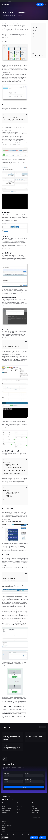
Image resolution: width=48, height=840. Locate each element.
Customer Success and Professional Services (36, 817)
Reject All (42, 837)
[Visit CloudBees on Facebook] (3, 799)
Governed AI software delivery (21, 807)
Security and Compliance (7, 808)
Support (33, 814)
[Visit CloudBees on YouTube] (7, 799)
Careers (3, 829)
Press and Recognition (6, 825)
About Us (4, 823)
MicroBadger (8, 512)
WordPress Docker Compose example (15, 33)
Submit (24, 787)
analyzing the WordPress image (14, 521)
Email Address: (7, 773)
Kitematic (4, 64)
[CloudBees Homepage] (6, 796)
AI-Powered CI (20, 804)
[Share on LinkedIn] (35, 55)
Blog (33, 804)
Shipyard (14, 332)
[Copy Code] (26, 114)
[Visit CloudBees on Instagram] (5, 799)
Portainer (4, 107)
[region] (24, 836)
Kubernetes (7, 713)
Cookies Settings (5, 837)
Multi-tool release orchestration (20, 810)
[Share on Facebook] (37, 55)
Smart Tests (4, 812)
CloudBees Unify (5, 804)
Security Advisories (35, 810)
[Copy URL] (32, 55)
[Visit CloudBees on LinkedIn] (12, 799)
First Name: (27, 773)
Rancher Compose (21, 599)
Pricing (3, 831)
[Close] (46, 834)
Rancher (25, 558)
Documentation (35, 812)
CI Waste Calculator (36, 819)
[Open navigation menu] (45, 4)
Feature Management (6, 810)
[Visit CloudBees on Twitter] (10, 799)
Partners (4, 827)
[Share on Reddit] (42, 55)
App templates (5, 238)
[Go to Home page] (5, 4)
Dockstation (4, 255)
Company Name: (28, 779)
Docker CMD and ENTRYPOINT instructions (16, 518)
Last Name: (6, 779)
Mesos (13, 713)
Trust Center (34, 808)
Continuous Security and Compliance (21, 813)
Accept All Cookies (34, 837)
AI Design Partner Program (37, 806)
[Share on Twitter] (40, 55)
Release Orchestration (6, 814)
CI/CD (3, 806)
